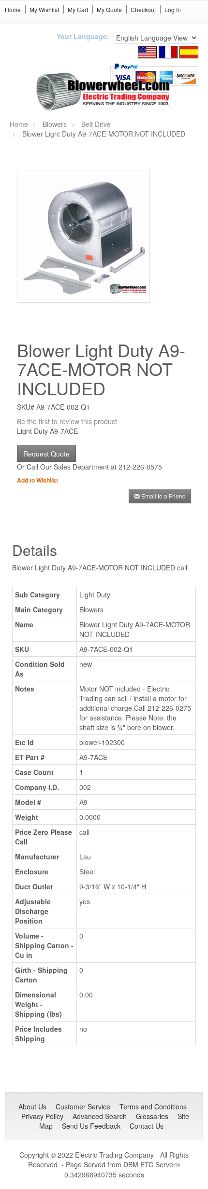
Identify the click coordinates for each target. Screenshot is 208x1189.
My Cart (78, 9)
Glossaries (152, 1116)
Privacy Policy (42, 1116)
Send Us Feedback (91, 1126)
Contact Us (146, 1126)
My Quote (109, 9)
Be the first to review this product (67, 421)
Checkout (143, 9)
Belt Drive (96, 124)
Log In (172, 9)
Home (13, 9)
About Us (32, 1106)
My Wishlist (44, 9)
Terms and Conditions (153, 1106)
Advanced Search (100, 1116)
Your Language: (83, 36)
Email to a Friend (163, 496)
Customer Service (83, 1106)
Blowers (55, 124)
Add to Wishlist (37, 480)
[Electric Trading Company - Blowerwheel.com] (104, 92)
